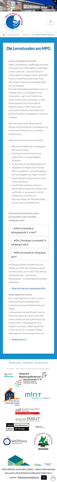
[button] (50, 21)
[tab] (28, 230)
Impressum (28, 363)
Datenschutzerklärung (28, 477)
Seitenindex (15, 363)
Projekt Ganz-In (19, 339)
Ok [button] (44, 477)
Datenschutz (41, 363)
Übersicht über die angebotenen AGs (28, 288)
